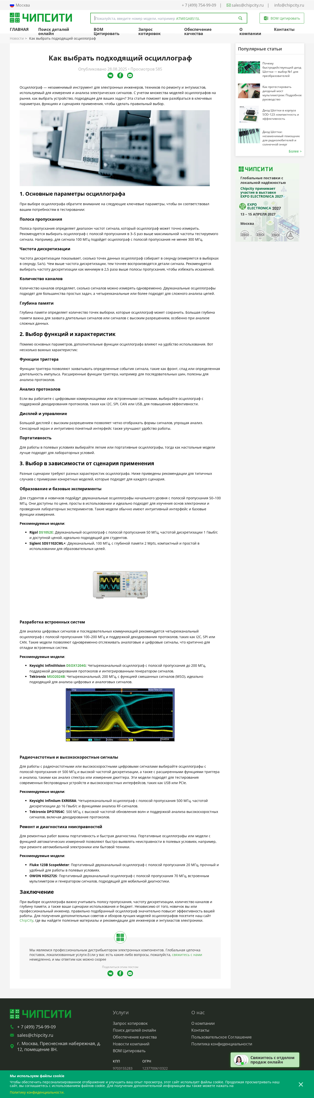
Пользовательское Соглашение (221, 1037)
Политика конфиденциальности (221, 1044)
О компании (250, 31)
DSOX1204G (76, 665)
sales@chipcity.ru (247, 5)
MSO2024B (56, 676)
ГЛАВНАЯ (19, 29)
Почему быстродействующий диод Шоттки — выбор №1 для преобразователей (281, 69)
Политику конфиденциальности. (37, 1092)
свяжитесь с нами (187, 954)
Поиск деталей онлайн (53, 31)
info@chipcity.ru (289, 5)
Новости (17, 38)
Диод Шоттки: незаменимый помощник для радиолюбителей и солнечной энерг (281, 138)
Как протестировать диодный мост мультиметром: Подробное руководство (282, 93)
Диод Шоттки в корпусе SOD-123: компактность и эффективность (280, 114)
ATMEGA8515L (188, 18)
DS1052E (46, 532)
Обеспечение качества (197, 31)
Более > (295, 151)
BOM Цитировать (106, 31)
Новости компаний (131, 1044)
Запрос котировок (149, 31)
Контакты (284, 29)
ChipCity (26, 920)
